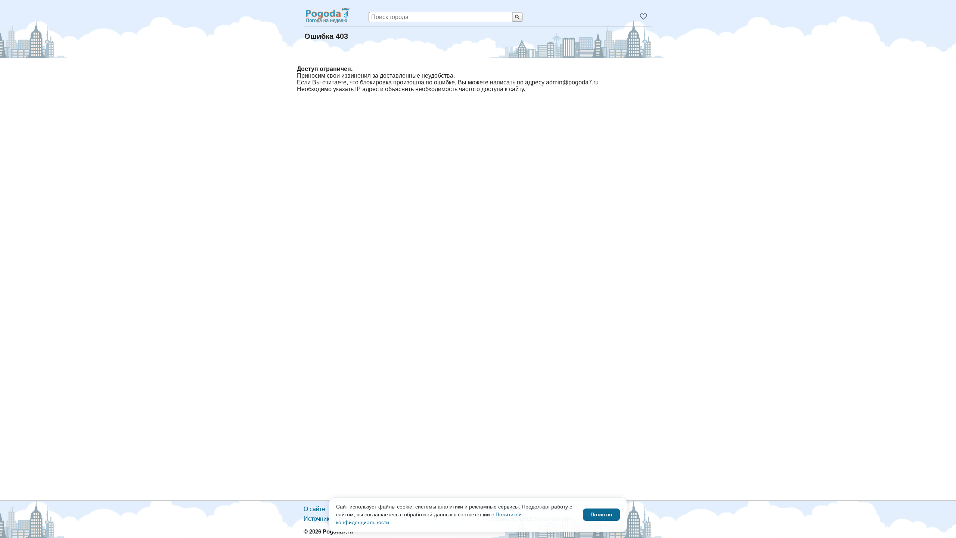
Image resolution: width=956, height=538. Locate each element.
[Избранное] (643, 16)
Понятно (601, 514)
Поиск (517, 17)
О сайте (314, 509)
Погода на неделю (327, 15)
